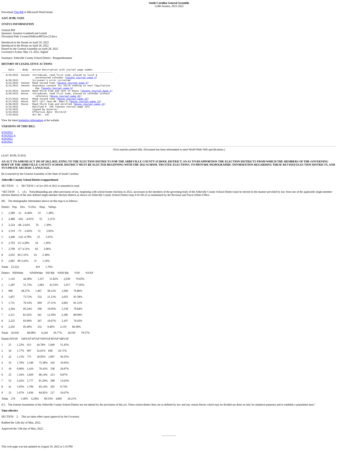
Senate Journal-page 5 (81, 77)
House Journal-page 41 (65, 96)
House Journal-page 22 (72, 98)
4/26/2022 (7, 141)
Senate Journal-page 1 (96, 90)
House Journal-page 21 (89, 104)
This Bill (19, 12)
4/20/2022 (7, 138)
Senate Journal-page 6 (72, 83)
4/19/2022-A (8, 135)
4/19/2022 (7, 132)
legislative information (30, 120)
